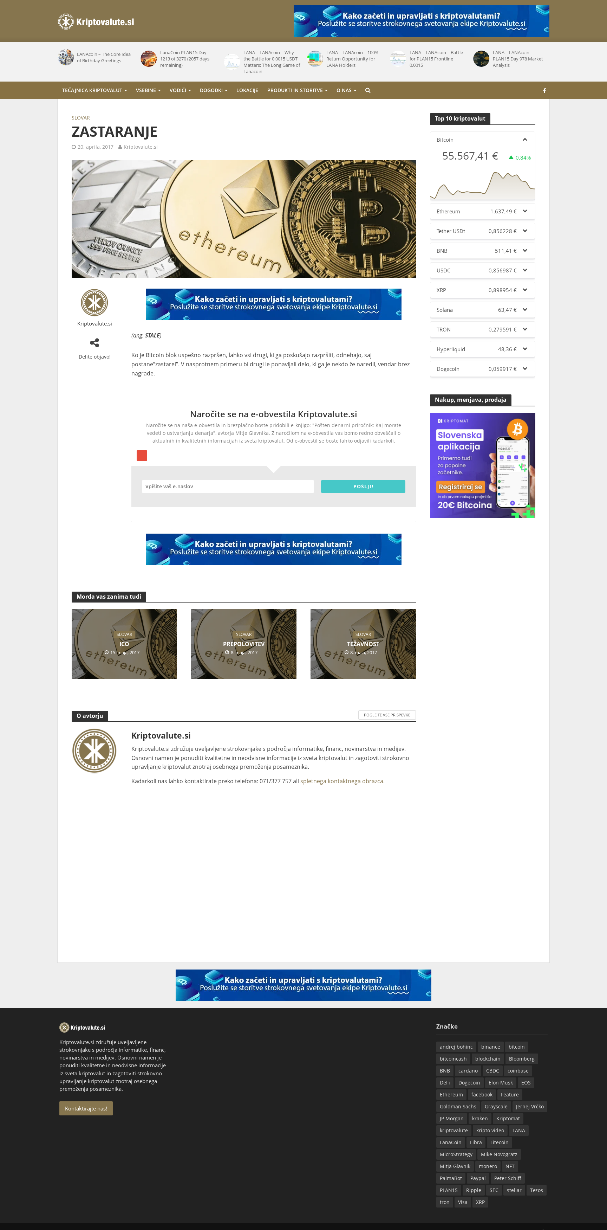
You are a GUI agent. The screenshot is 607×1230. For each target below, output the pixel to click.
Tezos (536, 1190)
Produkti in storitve (295, 90)
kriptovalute (454, 1130)
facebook (481, 1094)
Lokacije (247, 90)
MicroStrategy (456, 1154)
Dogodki (211, 90)
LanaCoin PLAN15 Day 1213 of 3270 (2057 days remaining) (184, 58)
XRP (480, 1202)
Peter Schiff (507, 1178)
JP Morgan (452, 1118)
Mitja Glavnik (455, 1166)
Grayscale (496, 1106)
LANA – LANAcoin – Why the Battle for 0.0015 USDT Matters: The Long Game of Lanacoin (271, 62)
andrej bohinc (456, 1046)
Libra (476, 1142)
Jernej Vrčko (530, 1106)
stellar (514, 1190)
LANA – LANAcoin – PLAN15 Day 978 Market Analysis (518, 58)
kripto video (490, 1130)
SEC (494, 1190)
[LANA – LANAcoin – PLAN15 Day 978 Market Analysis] (481, 59)
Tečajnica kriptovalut (92, 90)
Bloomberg (522, 1058)
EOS (526, 1082)
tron (445, 1202)
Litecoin (499, 1142)
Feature (510, 1094)
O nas (344, 90)
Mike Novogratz (499, 1154)
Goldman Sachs (458, 1106)
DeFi (445, 1082)
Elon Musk (501, 1082)
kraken (480, 1118)
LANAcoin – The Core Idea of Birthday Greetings (104, 57)
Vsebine (146, 90)
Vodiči (178, 90)
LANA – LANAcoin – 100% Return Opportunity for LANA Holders (352, 58)
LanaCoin (451, 1142)
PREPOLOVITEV (244, 644)
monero (488, 1166)
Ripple (473, 1190)
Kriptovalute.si (141, 146)
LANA (519, 1130)
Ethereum (451, 1094)
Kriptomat (508, 1118)
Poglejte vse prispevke (387, 714)
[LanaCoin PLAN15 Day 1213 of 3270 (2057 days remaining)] (149, 59)
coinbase (518, 1070)
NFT (510, 1166)
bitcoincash (453, 1058)
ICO (124, 644)
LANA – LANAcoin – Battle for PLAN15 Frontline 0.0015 (436, 58)
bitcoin (517, 1046)
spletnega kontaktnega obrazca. (342, 781)
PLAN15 (449, 1190)
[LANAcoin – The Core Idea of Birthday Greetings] (65, 57)
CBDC (492, 1070)
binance (490, 1046)
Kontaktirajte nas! (86, 1108)
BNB (445, 1070)
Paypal (478, 1178)
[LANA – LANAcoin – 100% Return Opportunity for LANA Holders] (315, 59)
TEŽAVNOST (363, 644)
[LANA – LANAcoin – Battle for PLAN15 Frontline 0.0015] (398, 59)
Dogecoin (469, 1082)
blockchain (488, 1058)
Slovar (81, 117)
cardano (468, 1070)
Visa (463, 1202)
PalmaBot (451, 1178)
